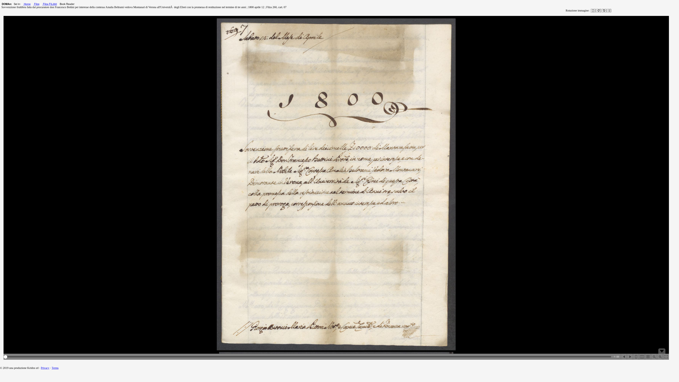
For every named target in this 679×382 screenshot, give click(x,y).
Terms (55, 367)
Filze (36, 4)
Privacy (45, 367)
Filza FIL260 (49, 4)
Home (27, 4)
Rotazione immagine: (577, 10)
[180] (609, 10)
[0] (593, 10)
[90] (598, 10)
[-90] (604, 10)
